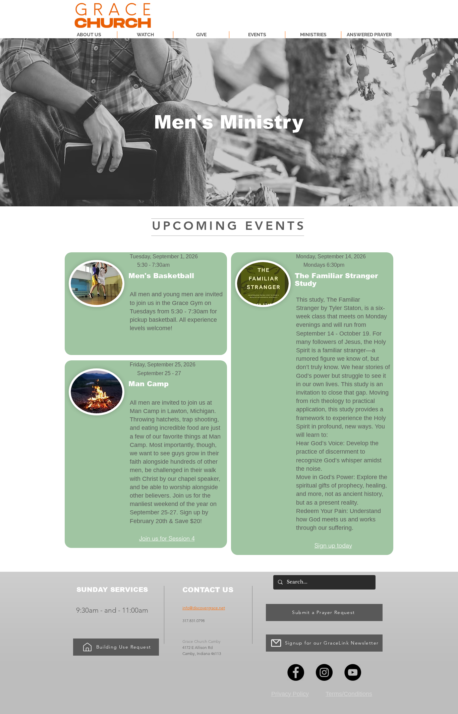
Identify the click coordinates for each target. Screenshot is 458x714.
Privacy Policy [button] (290, 694)
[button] (313, 34)
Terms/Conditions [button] (349, 694)
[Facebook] (295, 672)
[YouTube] (352, 672)
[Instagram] (324, 672)
